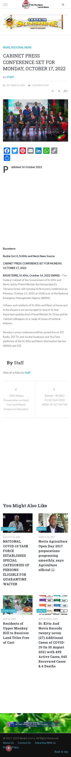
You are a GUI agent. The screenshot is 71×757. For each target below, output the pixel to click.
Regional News (21, 47)
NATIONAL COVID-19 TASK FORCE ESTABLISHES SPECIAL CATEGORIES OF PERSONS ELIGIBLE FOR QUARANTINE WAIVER (16, 562)
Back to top (61, 751)
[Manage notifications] (9, 748)
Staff (10, 77)
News (6, 47)
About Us (8, 742)
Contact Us (24, 742)
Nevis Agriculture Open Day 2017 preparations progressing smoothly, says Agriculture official (52, 555)
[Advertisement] (35, 209)
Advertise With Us (45, 742)
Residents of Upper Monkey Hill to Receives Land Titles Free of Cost (16, 632)
